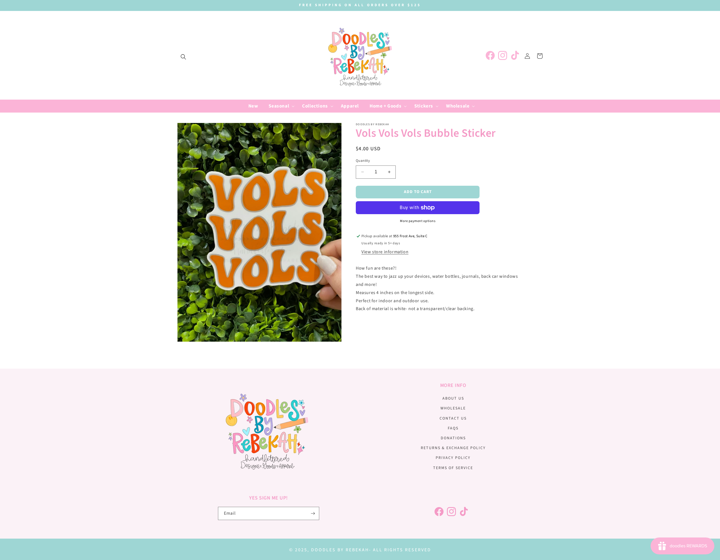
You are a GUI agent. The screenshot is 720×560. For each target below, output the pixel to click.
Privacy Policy (453, 458)
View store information (384, 252)
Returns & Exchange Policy (453, 448)
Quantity (363, 160)
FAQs (453, 428)
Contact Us (453, 418)
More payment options (417, 221)
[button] (183, 57)
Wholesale (453, 408)
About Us (453, 398)
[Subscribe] (313, 513)
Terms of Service (453, 468)
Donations (453, 438)
